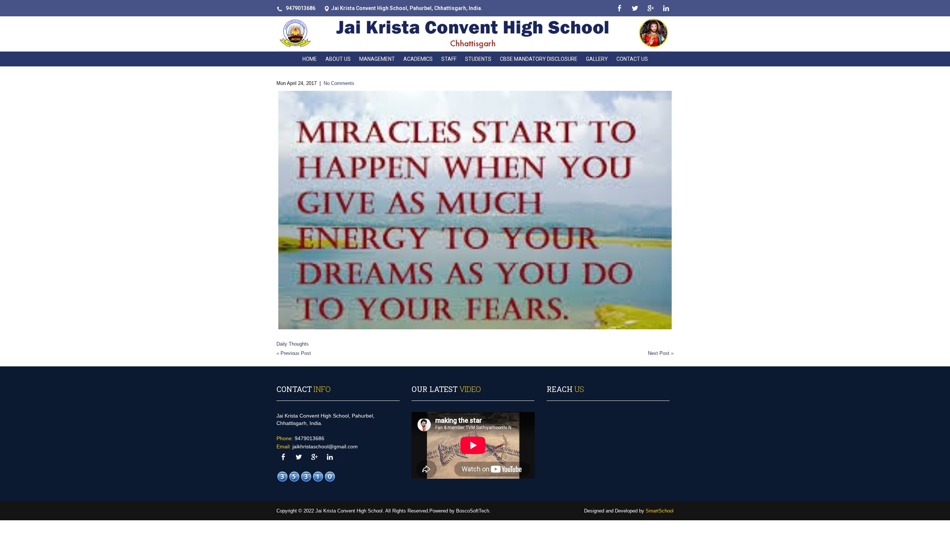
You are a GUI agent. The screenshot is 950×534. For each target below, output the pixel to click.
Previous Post (296, 353)
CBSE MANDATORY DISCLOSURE (538, 59)
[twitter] (634, 8)
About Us (338, 59)
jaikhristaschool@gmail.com (325, 446)
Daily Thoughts (292, 344)
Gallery (597, 59)
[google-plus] (650, 8)
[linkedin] (665, 8)
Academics (418, 59)
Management (377, 59)
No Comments (339, 83)
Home (309, 59)
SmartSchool (660, 511)
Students (478, 59)
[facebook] (619, 8)
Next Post (658, 353)
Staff (448, 59)
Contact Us (632, 59)
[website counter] (306, 476)
